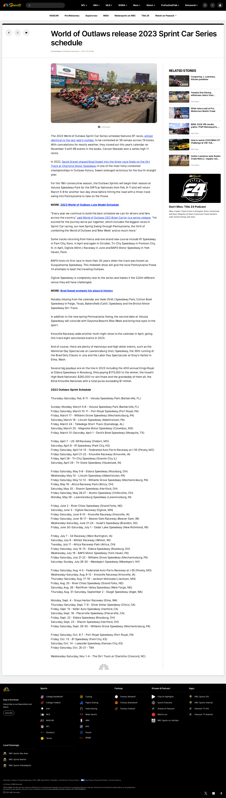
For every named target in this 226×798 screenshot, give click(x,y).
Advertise (6, 780)
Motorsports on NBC (125, 15)
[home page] (12, 5)
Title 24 (145, 15)
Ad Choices (63, 780)
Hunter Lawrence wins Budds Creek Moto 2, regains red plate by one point (206, 157)
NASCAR (54, 15)
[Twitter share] (17, 32)
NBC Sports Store (43, 780)
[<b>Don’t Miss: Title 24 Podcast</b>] (195, 188)
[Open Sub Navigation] (87, 5)
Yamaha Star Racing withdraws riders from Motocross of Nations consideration (202, 94)
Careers (14, 780)
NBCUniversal (17, 784)
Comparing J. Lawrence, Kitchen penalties (203, 78)
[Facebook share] (8, 32)
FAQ (34, 780)
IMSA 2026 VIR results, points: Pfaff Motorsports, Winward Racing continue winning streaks (204, 125)
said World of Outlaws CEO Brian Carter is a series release (114, 217)
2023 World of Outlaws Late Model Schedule (89, 204)
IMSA (106, 15)
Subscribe (8, 713)
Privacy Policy (74, 780)
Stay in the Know (10, 700)
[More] (205, 5)
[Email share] (26, 32)
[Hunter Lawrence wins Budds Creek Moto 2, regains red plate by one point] (179, 160)
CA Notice (104, 780)
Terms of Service (115, 780)
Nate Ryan (195, 133)
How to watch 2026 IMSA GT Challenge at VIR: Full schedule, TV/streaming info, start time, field (205, 141)
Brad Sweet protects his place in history (86, 290)
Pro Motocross (72, 15)
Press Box (54, 780)
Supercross (91, 15)
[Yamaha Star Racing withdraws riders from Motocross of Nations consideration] (179, 97)
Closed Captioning (25, 780)
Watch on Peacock (164, 15)
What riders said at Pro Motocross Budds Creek (203, 109)
